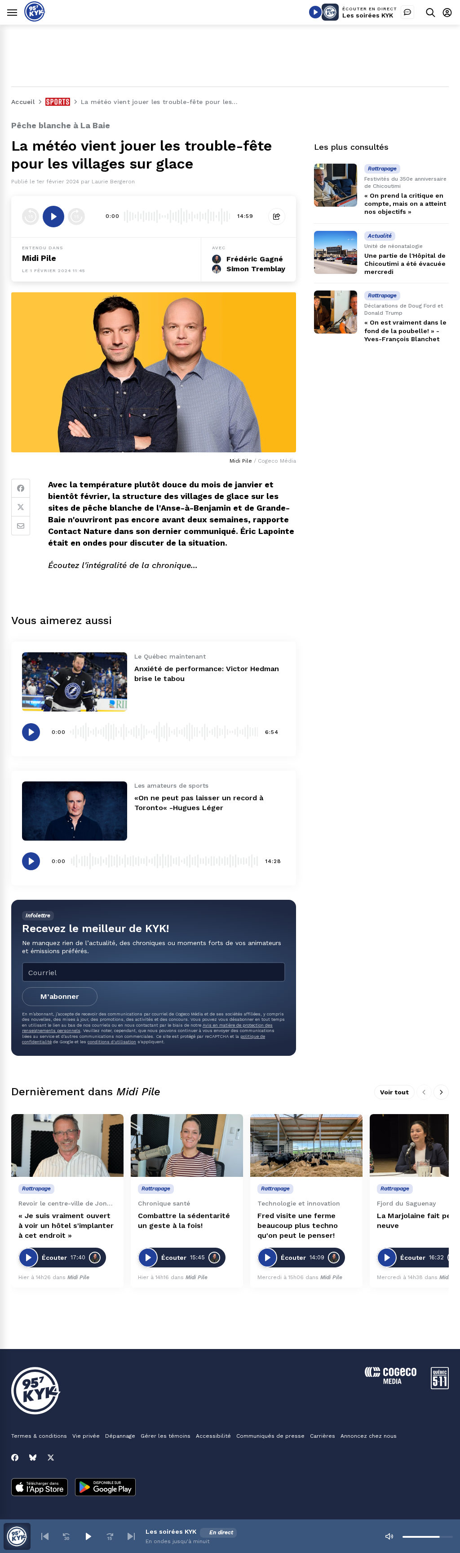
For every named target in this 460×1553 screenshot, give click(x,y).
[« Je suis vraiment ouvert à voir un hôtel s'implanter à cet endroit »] (67, 1145)
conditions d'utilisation (112, 1041)
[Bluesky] (32, 1457)
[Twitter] (20, 507)
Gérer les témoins (165, 1436)
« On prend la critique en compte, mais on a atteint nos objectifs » (405, 203)
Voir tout (394, 1092)
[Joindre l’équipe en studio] (407, 12)
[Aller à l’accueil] (34, 19)
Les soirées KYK (367, 15)
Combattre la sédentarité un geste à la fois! (184, 1220)
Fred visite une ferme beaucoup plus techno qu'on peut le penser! (297, 1225)
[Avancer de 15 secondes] (76, 216)
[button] (45, 1536)
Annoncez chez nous (369, 1436)
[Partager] (276, 216)
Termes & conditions (39, 1436)
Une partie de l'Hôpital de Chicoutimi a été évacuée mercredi (405, 263)
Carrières (322, 1436)
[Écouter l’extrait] (53, 216)
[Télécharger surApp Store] (39, 1488)
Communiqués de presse (270, 1436)
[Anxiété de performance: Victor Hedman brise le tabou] (74, 681)
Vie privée (86, 1436)
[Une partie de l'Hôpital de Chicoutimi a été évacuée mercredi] (335, 252)
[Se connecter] (447, 12)
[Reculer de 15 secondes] (30, 216)
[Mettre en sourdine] (389, 1536)
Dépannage (120, 1436)
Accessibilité (213, 1436)
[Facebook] (20, 488)
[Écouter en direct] (315, 12)
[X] (50, 1457)
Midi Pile (39, 258)
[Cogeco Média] (390, 1381)
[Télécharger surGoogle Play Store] (105, 1488)
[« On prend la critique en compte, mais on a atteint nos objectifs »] (335, 185)
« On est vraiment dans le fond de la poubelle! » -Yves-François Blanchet (405, 330)
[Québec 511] (440, 1387)
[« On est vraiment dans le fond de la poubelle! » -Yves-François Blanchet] (335, 312)
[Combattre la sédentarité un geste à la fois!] (187, 1145)
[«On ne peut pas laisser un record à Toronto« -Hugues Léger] (74, 811)
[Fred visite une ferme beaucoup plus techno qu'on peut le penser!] (306, 1145)
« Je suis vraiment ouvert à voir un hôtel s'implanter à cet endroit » (66, 1225)
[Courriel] (20, 525)
